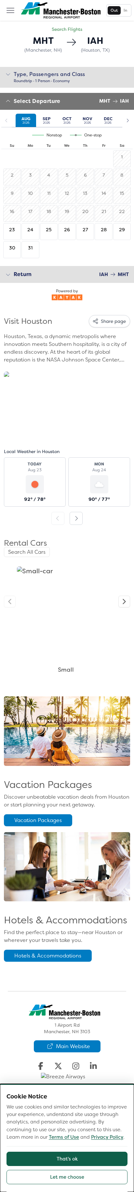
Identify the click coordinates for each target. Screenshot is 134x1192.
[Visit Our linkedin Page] (93, 1066)
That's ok (67, 1159)
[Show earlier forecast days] (57, 518)
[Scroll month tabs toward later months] (127, 120)
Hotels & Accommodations (47, 955)
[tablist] (119, 10)
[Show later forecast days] (76, 518)
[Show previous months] (6, 120)
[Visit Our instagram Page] (76, 1066)
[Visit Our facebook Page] (40, 1066)
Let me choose (67, 1177)
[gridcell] (12, 231)
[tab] (114, 10)
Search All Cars (27, 552)
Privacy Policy (107, 1137)
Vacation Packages (38, 820)
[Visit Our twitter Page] (58, 1066)
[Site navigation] (10, 10)
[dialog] (67, 1138)
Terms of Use (64, 1137)
